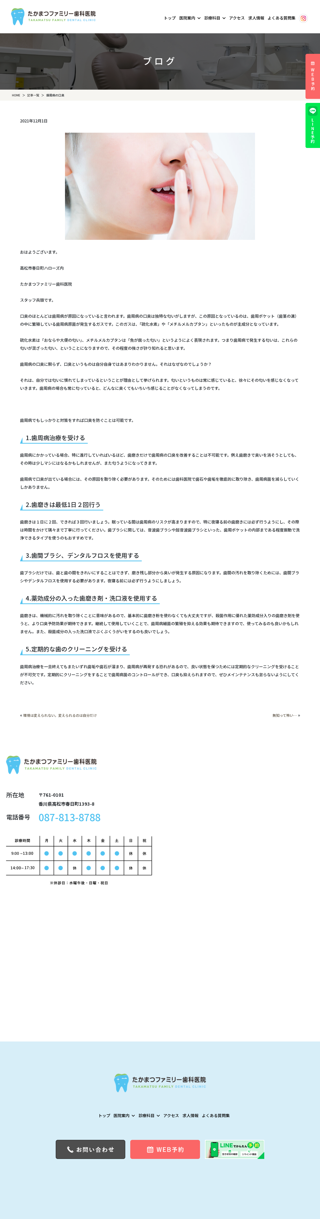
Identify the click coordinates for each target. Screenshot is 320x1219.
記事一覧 (33, 95)
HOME (16, 95)
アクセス (237, 18)
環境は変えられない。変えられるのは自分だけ (60, 715)
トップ (170, 18)
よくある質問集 (282, 18)
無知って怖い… (284, 715)
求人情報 (256, 18)
